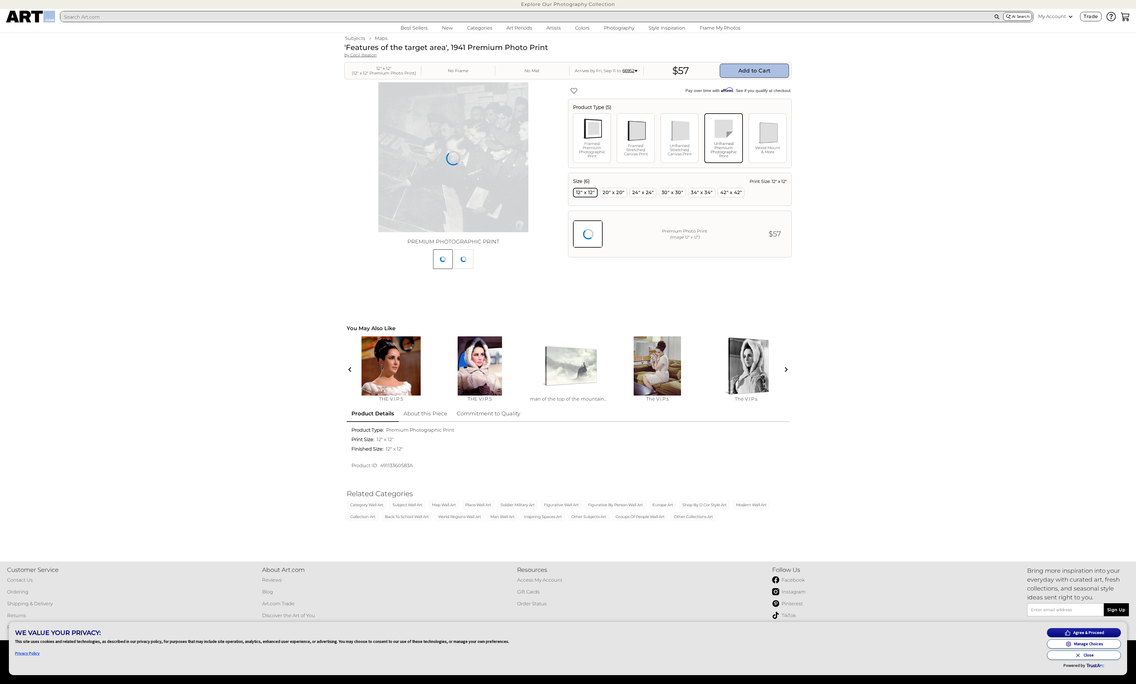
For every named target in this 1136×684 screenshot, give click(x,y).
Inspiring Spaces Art (543, 516)
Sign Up (1116, 609)
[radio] (585, 192)
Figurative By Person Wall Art (615, 504)
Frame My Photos (720, 28)
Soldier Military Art (518, 504)
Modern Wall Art (751, 504)
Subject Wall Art (407, 504)
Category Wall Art (366, 504)
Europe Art (662, 504)
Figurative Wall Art (561, 504)
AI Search (1021, 16)
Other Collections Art (693, 516)
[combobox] (525, 16)
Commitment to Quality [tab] (488, 413)
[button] (568, 4)
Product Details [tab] (372, 413)
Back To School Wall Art (407, 516)
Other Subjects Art (588, 516)
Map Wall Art (444, 504)
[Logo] (30, 16)
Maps (381, 38)
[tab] (592, 138)
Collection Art (362, 516)
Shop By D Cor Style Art (704, 504)
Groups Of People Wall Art (640, 516)
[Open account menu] (1070, 16)
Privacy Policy (27, 653)
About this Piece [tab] (425, 413)
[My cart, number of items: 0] (1125, 16)
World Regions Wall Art (459, 516)
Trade (1091, 16)
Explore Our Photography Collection (568, 4)
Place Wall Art (478, 504)
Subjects (355, 38)
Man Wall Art (502, 516)
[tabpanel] (680, 215)
